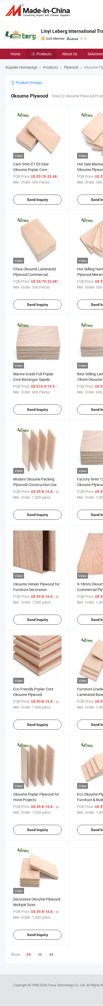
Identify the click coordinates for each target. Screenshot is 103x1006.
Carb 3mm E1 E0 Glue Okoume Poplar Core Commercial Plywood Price (35, 169)
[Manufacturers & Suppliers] (38, 10)
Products (44, 53)
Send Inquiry (37, 200)
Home (15, 53)
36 (40, 954)
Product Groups (28, 82)
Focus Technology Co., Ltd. (67, 985)
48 (51, 954)
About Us (69, 53)
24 (28, 954)
